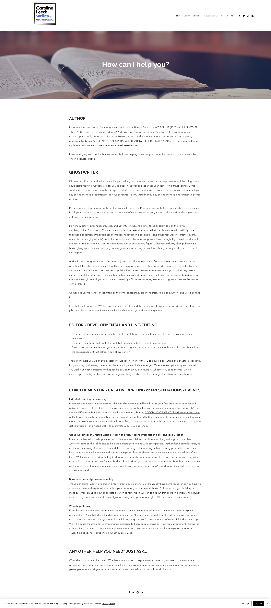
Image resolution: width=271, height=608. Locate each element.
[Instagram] (248, 15)
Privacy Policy (108, 603)
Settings (245, 603)
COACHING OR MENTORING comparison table (172, 412)
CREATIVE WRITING (127, 390)
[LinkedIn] (252, 15)
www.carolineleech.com (124, 145)
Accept (259, 603)
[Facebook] (239, 15)
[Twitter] (244, 15)
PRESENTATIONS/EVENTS (175, 390)
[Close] (267, 603)
